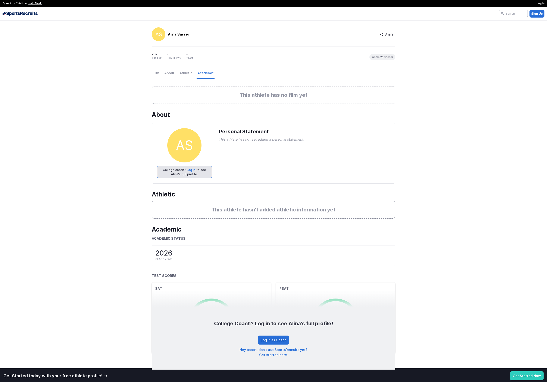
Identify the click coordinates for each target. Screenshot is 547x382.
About (169, 73)
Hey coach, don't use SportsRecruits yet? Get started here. (273, 352)
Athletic (185, 73)
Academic (205, 73)
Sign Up (537, 13)
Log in (191, 170)
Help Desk (35, 3)
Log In (540, 3)
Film (156, 73)
